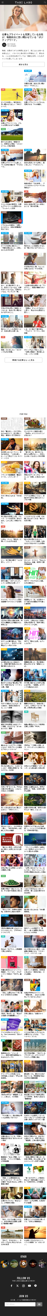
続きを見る (23, 64)
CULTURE (4, 212)
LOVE (3, 89)
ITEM (3, 587)
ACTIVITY (4, 462)
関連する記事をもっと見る (23, 360)
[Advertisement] (23, 389)
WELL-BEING (28, 71)
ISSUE (3, 129)
